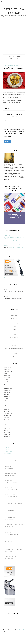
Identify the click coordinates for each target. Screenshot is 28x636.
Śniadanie (14, 353)
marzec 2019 (7, 428)
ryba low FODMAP (19, 549)
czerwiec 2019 (7, 421)
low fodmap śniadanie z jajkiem (11, 534)
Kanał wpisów (7, 449)
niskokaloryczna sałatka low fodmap (12, 539)
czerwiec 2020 (7, 396)
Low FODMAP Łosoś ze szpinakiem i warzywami (12, 529)
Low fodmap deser (8, 487)
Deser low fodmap (8, 466)
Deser (14, 326)
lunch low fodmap (9, 536)
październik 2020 (8, 388)
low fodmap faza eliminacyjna (11, 496)
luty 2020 (6, 405)
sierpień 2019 (7, 417)
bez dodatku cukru (14, 313)
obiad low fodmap (8, 541)
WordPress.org (7, 453)
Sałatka (14, 351)
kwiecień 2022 (7, 367)
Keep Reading (8, 108)
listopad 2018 (7, 436)
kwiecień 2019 (7, 426)
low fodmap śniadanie (9, 532)
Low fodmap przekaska (9, 510)
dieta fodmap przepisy (9, 468)
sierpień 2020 (7, 392)
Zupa (14, 356)
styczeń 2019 (7, 432)
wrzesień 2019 (7, 415)
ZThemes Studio (21, 629)
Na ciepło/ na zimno (14, 332)
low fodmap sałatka (9, 524)
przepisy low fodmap (9, 549)
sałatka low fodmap (9, 551)
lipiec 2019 (6, 419)
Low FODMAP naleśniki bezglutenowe (12, 501)
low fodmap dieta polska (10, 494)
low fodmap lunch (9, 498)
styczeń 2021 (7, 381)
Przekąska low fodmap (9, 543)
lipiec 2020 (6, 394)
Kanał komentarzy (8, 451)
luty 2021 (6, 379)
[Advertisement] (14, 37)
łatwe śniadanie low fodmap (11, 556)
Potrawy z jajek (14, 340)
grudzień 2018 (7, 434)
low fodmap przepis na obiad (11, 512)
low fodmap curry (8, 480)
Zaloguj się (6, 447)
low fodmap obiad (8, 503)
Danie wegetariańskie (14, 323)
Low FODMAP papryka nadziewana (11, 505)
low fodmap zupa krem (9, 526)
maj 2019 (6, 423)
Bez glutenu (14, 315)
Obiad (6, 65)
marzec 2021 (7, 377)
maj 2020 (6, 398)
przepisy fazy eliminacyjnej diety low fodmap (12, 546)
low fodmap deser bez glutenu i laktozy (13, 489)
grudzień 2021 (7, 369)
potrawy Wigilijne (14, 337)
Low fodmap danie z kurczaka (11, 482)
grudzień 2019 (7, 409)
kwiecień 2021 (7, 375)
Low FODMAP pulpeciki (9, 519)
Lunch (14, 329)
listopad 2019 (7, 411)
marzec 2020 (7, 402)
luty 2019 (6, 430)
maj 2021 (6, 373)
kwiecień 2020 (7, 400)
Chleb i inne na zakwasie (14, 321)
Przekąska (14, 345)
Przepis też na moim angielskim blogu (15, 65)
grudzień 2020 (7, 384)
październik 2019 (8, 413)
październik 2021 (8, 371)
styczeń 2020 (7, 407)
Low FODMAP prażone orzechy (11, 508)
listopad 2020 (7, 386)
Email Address (7, 136)
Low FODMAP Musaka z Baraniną (11, 302)
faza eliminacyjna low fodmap (11, 475)
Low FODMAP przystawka (10, 517)
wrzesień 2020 (7, 390)
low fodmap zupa (18, 524)
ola (4, 237)
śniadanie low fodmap (9, 558)
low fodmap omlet (18, 503)
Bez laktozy (14, 318)
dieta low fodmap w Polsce (10, 473)
